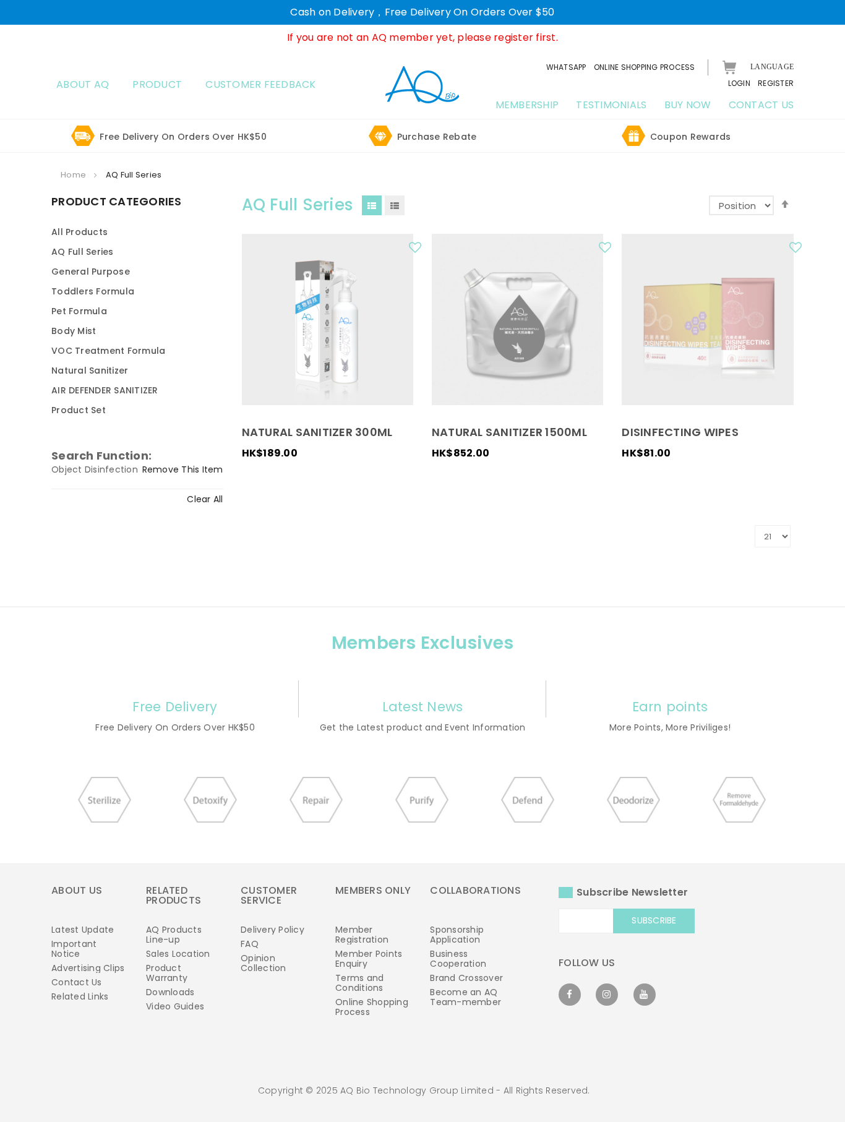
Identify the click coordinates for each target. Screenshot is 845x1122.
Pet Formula (79, 311)
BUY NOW (687, 105)
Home (74, 175)
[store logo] (422, 84)
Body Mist (73, 331)
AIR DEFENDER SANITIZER (104, 390)
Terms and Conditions (359, 983)
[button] (417, 250)
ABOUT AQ (82, 84)
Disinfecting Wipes (680, 432)
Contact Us (76, 982)
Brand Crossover (466, 978)
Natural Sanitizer (89, 370)
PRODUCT (157, 84)
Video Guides (175, 1006)
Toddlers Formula (92, 291)
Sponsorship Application (457, 934)
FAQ (250, 944)
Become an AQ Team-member (465, 997)
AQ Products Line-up (174, 934)
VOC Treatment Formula (108, 351)
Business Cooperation (458, 959)
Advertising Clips (87, 968)
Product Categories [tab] (116, 202)
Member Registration (361, 934)
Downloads (170, 992)
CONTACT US (761, 105)
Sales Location (178, 954)
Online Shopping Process (371, 1007)
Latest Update (82, 930)
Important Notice (74, 949)
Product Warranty (166, 973)
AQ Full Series (82, 252)
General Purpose (90, 271)
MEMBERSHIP (527, 105)
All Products (79, 232)
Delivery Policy (272, 930)
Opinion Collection (263, 963)
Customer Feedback (260, 84)
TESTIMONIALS (611, 105)
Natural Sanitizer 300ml (317, 432)
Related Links (79, 996)
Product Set (78, 410)
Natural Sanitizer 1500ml (509, 432)
